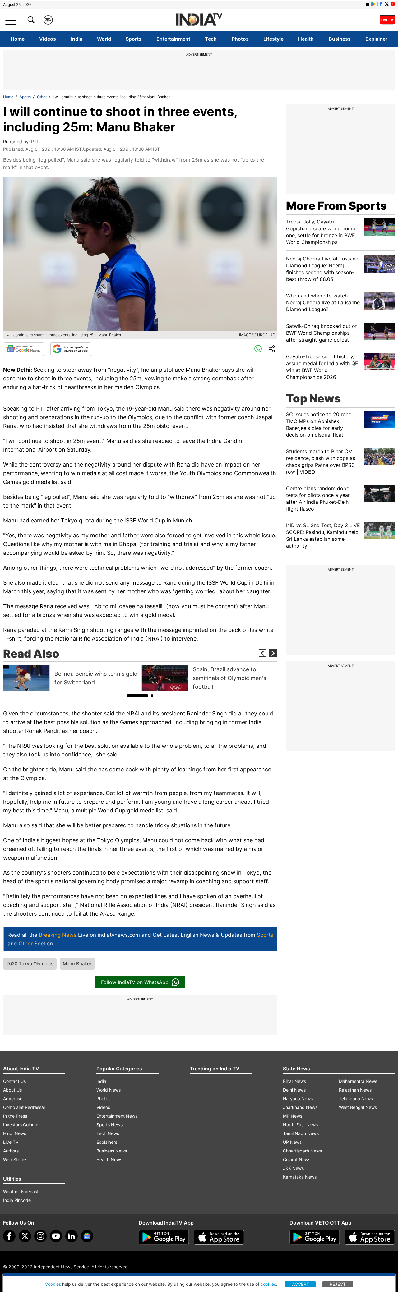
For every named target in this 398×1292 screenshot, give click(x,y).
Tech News (107, 1133)
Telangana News (356, 1098)
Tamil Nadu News (301, 1133)
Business (340, 39)
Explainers (106, 1142)
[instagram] (40, 1236)
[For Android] (314, 1237)
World (104, 39)
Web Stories (15, 1159)
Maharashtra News (358, 1081)
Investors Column (20, 1124)
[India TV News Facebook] (381, 4)
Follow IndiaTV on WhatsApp (135, 982)
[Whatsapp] (258, 349)
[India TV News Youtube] (393, 4)
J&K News (293, 1168)
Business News (111, 1150)
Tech (211, 39)
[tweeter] (25, 1236)
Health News (109, 1159)
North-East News (300, 1124)
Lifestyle (273, 39)
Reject (338, 1284)
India (76, 39)
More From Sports (336, 206)
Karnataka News (300, 1176)
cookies (268, 1284)
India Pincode (17, 1200)
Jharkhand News (300, 1107)
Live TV (10, 1142)
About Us (12, 1089)
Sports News (109, 1124)
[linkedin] (71, 1236)
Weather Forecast (21, 1191)
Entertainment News (116, 1116)
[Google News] (23, 349)
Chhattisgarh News (302, 1150)
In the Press (15, 1116)
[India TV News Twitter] (387, 4)
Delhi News (294, 1089)
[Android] (373, 4)
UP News (292, 1142)
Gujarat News (296, 1159)
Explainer (376, 39)
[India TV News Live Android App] (164, 1237)
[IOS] (367, 4)
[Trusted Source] (70, 349)
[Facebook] (9, 1236)
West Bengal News (358, 1107)
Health (306, 39)
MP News (292, 1116)
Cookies (53, 1284)
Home (18, 39)
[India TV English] (199, 20)
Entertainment (173, 39)
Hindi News (14, 1133)
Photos (240, 39)
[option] (70, 678)
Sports (133, 39)
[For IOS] (370, 1237)
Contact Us (14, 1081)
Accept (300, 1284)
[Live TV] (387, 20)
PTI (34, 141)
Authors (11, 1150)
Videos (47, 39)
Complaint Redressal (24, 1107)
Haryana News (298, 1098)
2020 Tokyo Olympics (29, 964)
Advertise (12, 1098)
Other (42, 96)
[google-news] (87, 1236)
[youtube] (56, 1236)
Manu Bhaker (77, 964)
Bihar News (294, 1081)
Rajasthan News (355, 1089)
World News (108, 1089)
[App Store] (219, 1237)
